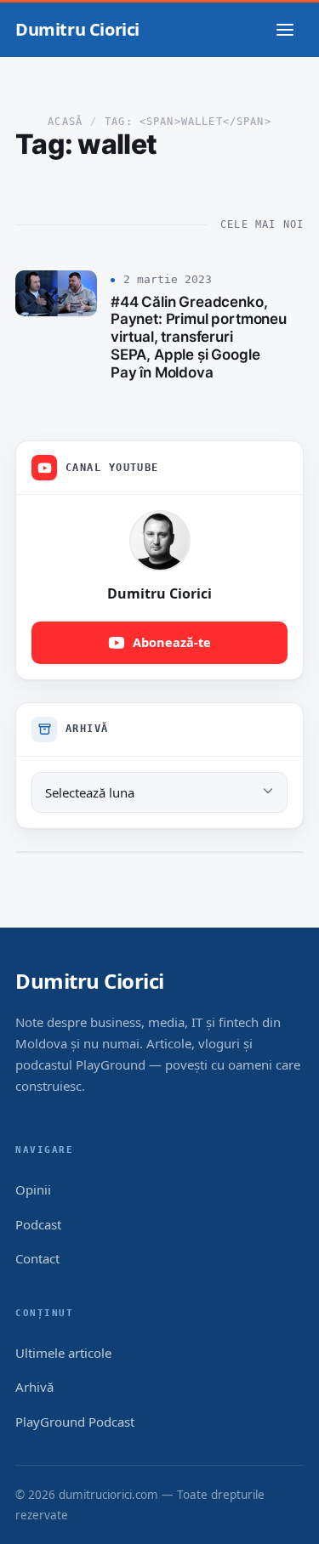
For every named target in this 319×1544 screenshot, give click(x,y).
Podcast (38, 1224)
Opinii (33, 1189)
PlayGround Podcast (74, 1421)
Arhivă (34, 1386)
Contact (37, 1258)
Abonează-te (172, 641)
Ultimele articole (63, 1352)
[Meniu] (285, 29)
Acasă (65, 122)
